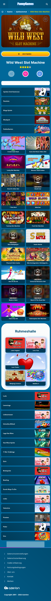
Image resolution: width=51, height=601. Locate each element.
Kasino (10, 12)
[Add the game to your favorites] (45, 19)
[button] (47, 4)
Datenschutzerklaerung (16, 558)
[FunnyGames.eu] (2, 11)
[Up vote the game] (40, 74)
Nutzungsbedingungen (16, 567)
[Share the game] (11, 74)
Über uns (11, 572)
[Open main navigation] (4, 4)
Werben (10, 581)
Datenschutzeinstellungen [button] (17, 554)
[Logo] (25, 4)
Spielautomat (21, 12)
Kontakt (10, 576)
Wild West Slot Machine (40, 12)
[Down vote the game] (25, 74)
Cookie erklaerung (14, 563)
